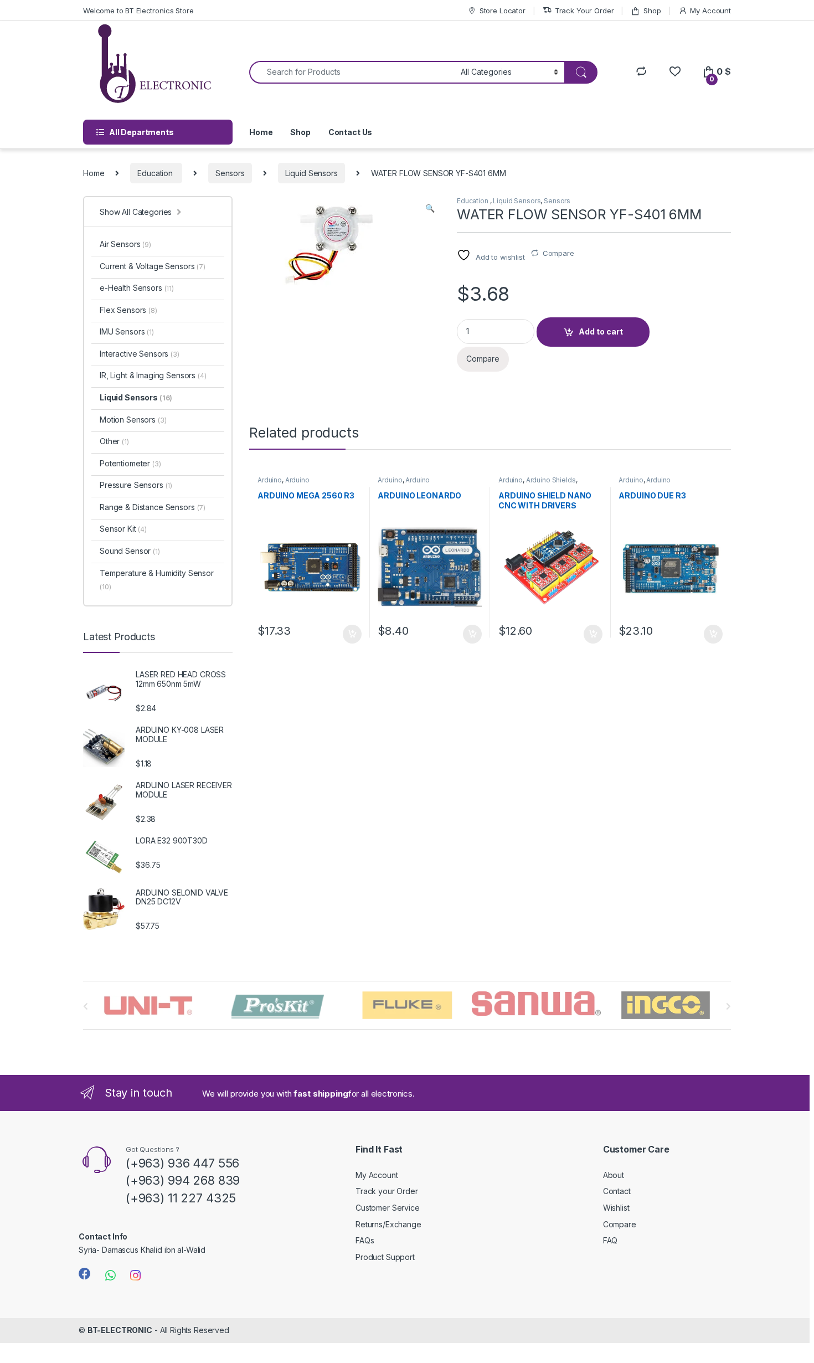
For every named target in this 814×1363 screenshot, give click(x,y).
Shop (652, 10)
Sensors (230, 173)
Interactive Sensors (139, 353)
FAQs (365, 1240)
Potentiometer (130, 463)
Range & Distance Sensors (152, 507)
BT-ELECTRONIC (119, 1330)
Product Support (385, 1257)
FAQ (610, 1240)
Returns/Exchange (388, 1224)
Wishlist (616, 1207)
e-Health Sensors (137, 287)
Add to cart (601, 331)
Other (114, 441)
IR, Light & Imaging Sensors (153, 375)
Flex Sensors (128, 310)
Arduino (269, 480)
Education (156, 173)
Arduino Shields (551, 480)
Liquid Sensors (311, 173)
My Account (710, 10)
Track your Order (387, 1191)
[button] (430, 208)
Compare (558, 253)
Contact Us (350, 132)
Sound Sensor (130, 551)
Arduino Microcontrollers (283, 483)
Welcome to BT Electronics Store (138, 10)
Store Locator (503, 10)
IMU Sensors (127, 331)
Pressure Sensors (136, 485)
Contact (617, 1191)
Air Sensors (125, 244)
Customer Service (388, 1207)
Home (260, 132)
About (613, 1175)
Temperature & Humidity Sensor (157, 579)
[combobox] (352, 72)
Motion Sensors (133, 419)
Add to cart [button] (352, 634)
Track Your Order (584, 10)
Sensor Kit (123, 528)
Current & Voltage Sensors (152, 266)
